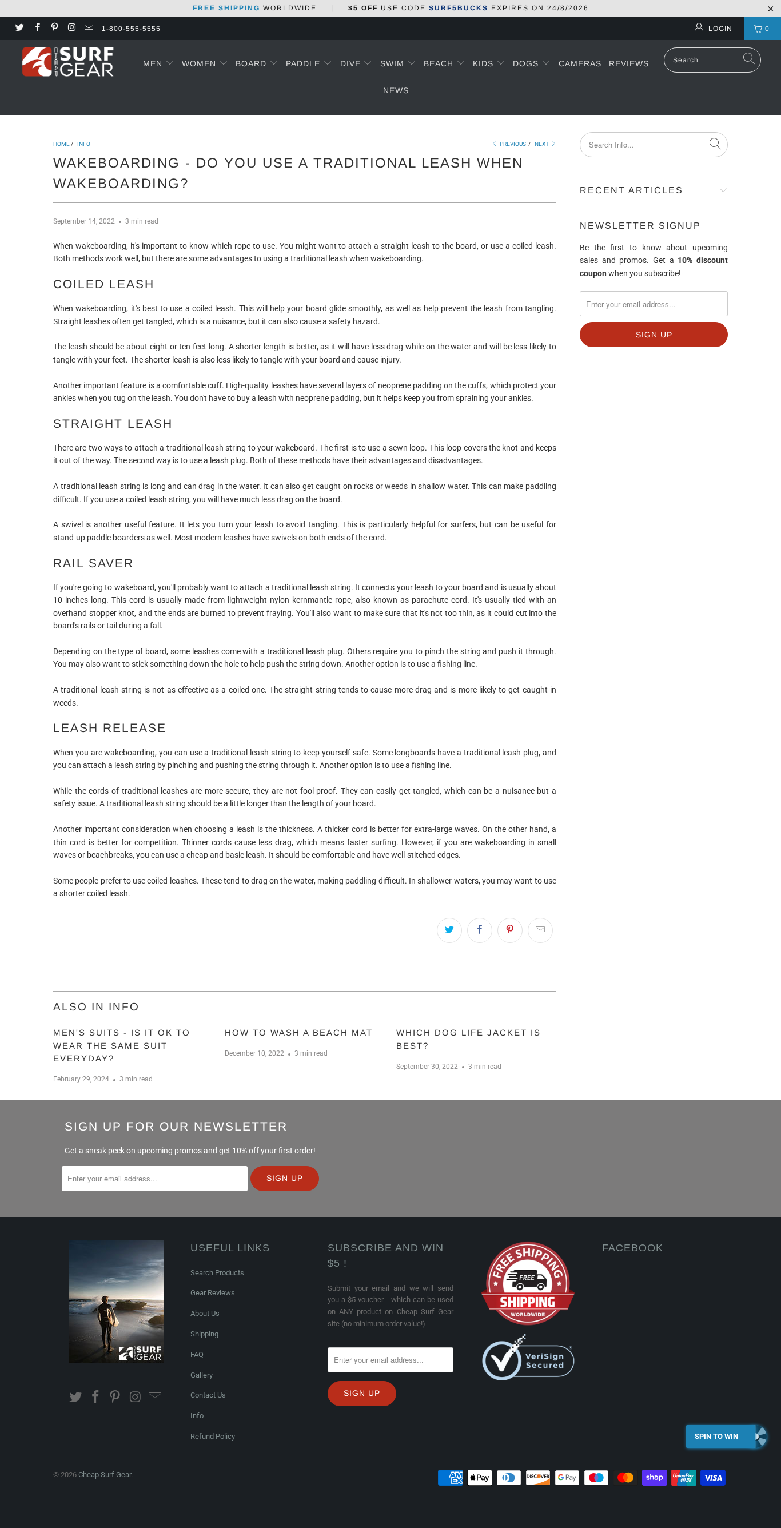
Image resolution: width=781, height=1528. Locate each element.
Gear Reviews (212, 1292)
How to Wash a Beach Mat (299, 1032)
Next (542, 144)
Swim (393, 63)
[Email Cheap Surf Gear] (88, 29)
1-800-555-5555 (131, 29)
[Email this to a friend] (540, 930)
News (396, 90)
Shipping (204, 1334)
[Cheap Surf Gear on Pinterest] (54, 29)
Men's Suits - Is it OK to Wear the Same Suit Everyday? (121, 1045)
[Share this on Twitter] (449, 930)
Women (199, 63)
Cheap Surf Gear (104, 1474)
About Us (205, 1313)
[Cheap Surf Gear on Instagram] (71, 29)
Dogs (527, 63)
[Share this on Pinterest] (510, 930)
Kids (484, 63)
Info (197, 1415)
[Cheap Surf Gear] (68, 63)
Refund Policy (212, 1436)
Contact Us (208, 1395)
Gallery (201, 1375)
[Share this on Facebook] (479, 930)
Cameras (580, 63)
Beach (440, 63)
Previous (512, 144)
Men (152, 63)
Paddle (303, 63)
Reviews (629, 63)
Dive (350, 63)
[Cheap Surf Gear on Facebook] (36, 29)
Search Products (217, 1272)
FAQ (197, 1354)
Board (251, 63)
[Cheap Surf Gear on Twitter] (19, 29)
